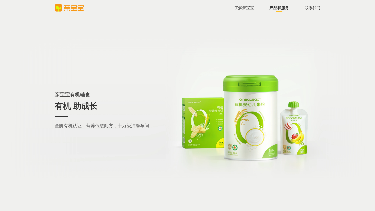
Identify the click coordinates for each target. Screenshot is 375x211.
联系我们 (312, 7)
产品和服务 (279, 7)
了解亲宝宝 (244, 7)
